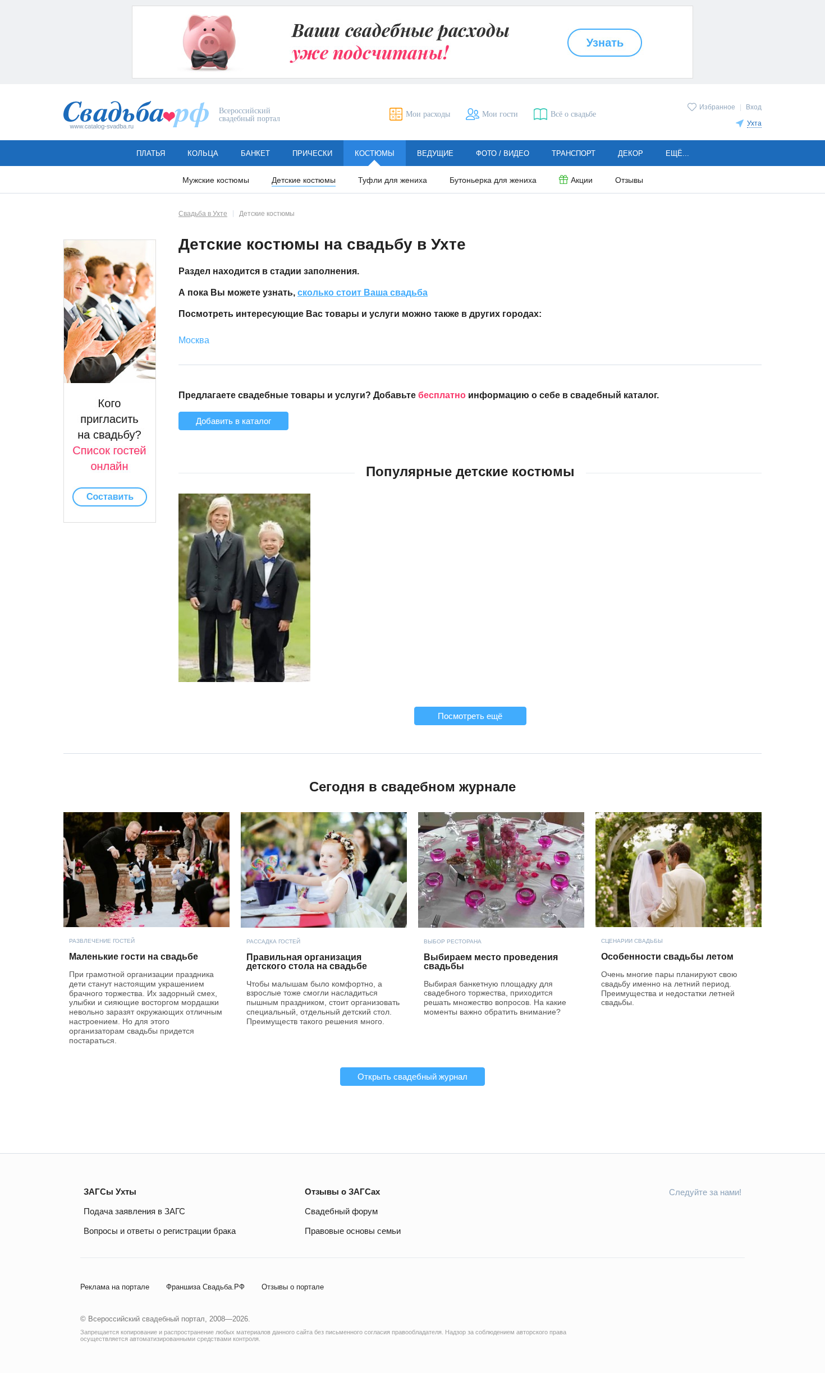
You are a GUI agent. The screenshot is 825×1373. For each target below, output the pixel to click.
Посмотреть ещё (470, 716)
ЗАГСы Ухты (110, 1191)
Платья (150, 153)
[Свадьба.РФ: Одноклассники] (653, 1217)
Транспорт (573, 153)
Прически (312, 153)
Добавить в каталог (233, 421)
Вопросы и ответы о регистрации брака (160, 1231)
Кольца (202, 153)
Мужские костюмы (215, 180)
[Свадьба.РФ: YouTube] (680, 1217)
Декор (630, 153)
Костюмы (375, 153)
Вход (754, 107)
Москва (193, 340)
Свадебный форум (341, 1211)
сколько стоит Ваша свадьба (362, 292)
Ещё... (677, 153)
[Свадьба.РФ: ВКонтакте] (627, 1217)
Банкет (255, 153)
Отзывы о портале (293, 1287)
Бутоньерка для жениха (493, 180)
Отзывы (629, 180)
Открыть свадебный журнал (412, 1076)
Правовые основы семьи (353, 1231)
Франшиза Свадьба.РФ (205, 1287)
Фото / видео (502, 153)
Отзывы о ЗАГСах (342, 1191)
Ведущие (435, 153)
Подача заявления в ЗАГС (134, 1211)
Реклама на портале (114, 1287)
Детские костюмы (304, 180)
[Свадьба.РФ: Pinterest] (732, 1217)
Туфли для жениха (392, 180)
